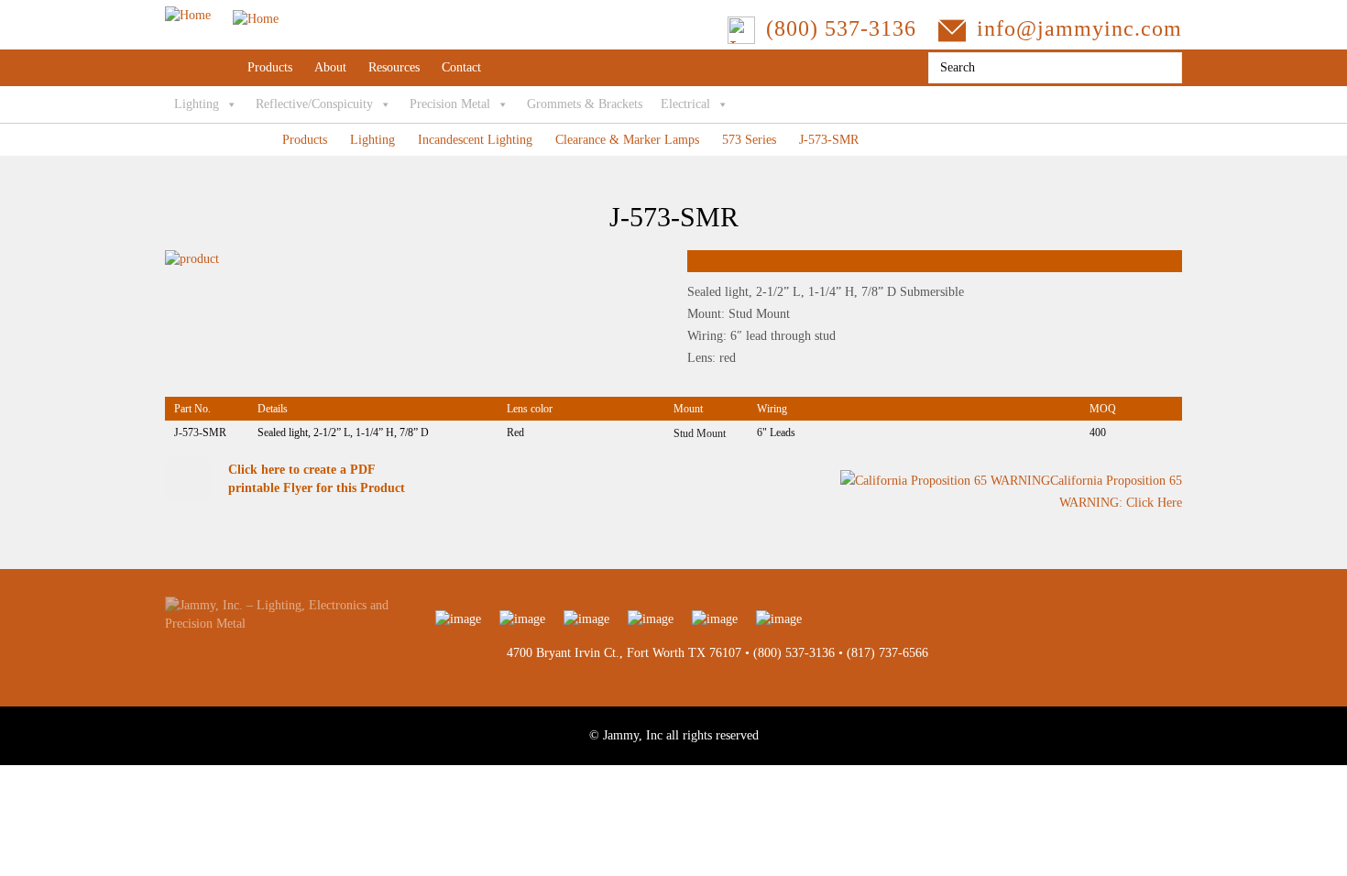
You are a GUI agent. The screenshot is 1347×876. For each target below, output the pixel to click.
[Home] (222, 15)
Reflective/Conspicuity (314, 104)
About (330, 67)
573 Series (749, 140)
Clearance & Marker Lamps (627, 140)
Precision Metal (450, 104)
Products (269, 67)
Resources (394, 67)
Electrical (685, 104)
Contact (461, 67)
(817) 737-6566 (887, 653)
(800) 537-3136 (794, 653)
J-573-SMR (829, 140)
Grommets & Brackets (584, 104)
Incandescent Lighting (475, 140)
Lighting (196, 104)
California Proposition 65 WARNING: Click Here (1116, 492)
